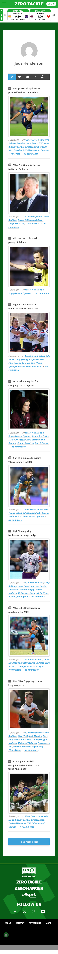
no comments (31, 153)
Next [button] (53, 15)
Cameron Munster (34, 582)
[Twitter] (24, 912)
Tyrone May (14, 153)
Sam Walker (37, 362)
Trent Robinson (33, 366)
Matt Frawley (15, 150)
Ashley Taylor (31, 139)
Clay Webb (23, 736)
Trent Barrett (32, 223)
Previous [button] (5, 15)
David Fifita (30, 509)
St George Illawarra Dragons (30, 666)
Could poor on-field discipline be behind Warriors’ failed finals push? (24, 765)
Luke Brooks (40, 146)
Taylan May (37, 746)
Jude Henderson (29, 63)
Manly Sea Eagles (40, 436)
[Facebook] (15, 912)
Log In (51, 3)
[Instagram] (34, 912)
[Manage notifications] (6, 934)
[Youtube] (43, 912)
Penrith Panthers (22, 746)
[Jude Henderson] (29, 50)
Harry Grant (23, 586)
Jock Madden (35, 736)
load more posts (29, 841)
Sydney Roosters (16, 366)
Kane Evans (30, 816)
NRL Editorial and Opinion (36, 150)
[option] (18, 15)
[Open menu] (4, 4)
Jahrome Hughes (38, 586)
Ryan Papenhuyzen (18, 596)
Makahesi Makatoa (27, 743)
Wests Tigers (14, 669)
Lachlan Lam (31, 356)
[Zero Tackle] (29, 4)
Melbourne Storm (17, 439)
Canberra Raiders (33, 659)
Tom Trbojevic (42, 443)
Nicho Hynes (42, 593)
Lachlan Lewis (24, 143)
